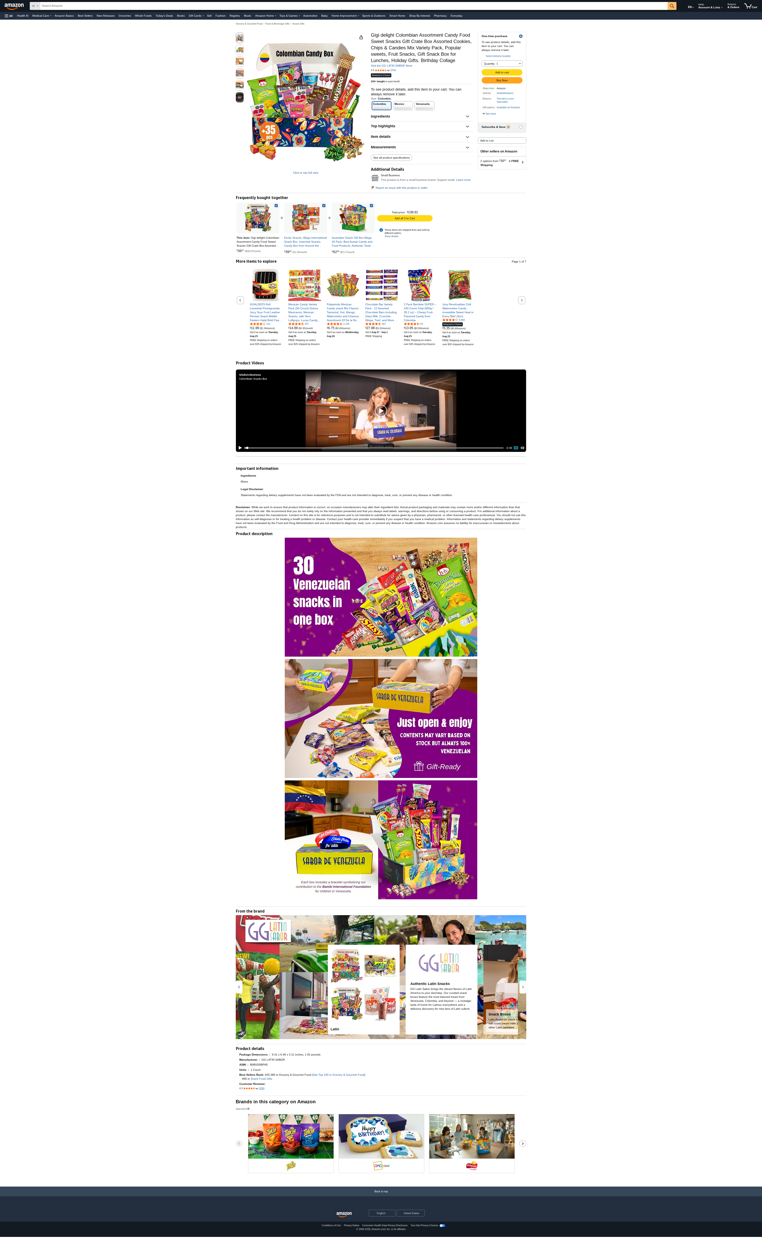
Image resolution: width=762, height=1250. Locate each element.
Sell (209, 15)
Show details (391, 236)
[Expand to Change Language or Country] (693, 7)
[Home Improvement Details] (358, 15)
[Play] (239, 448)
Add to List (487, 140)
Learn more (463, 179)
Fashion (221, 15)
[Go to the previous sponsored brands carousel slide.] (239, 1144)
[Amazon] (14, 6)
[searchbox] (354, 6)
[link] (305, 218)
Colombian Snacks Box (253, 378)
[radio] (239, 38)
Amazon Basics (64, 15)
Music (247, 15)
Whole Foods (143, 15)
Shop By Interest (419, 15)
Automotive (310, 15)
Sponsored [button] (241, 1108)
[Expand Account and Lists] (722, 7)
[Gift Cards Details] (203, 15)
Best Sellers (85, 15)
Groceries (125, 15)
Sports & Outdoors (373, 15)
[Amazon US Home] (344, 1215)
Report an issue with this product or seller (402, 187)
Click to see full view (305, 172)
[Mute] (522, 448)
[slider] (374, 447)
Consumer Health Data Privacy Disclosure (385, 1225)
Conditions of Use (331, 1225)
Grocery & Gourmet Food (249, 23)
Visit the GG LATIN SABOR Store (391, 65)
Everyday (456, 15)
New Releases (106, 15)
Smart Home (397, 15)
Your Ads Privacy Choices (424, 1225)
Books (181, 15)
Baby (324, 15)
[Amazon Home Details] (275, 15)
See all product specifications (391, 157)
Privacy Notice (351, 1225)
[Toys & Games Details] (299, 15)
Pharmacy (440, 15)
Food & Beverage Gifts (277, 23)
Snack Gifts (298, 23)
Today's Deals (164, 15)
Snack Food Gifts (261, 1078)
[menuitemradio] (516, 447)
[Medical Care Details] (51, 15)
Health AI (22, 15)
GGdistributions (505, 93)
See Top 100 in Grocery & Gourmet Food (338, 1074)
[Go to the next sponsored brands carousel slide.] (523, 1144)
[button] (8, 16)
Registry (235, 15)
